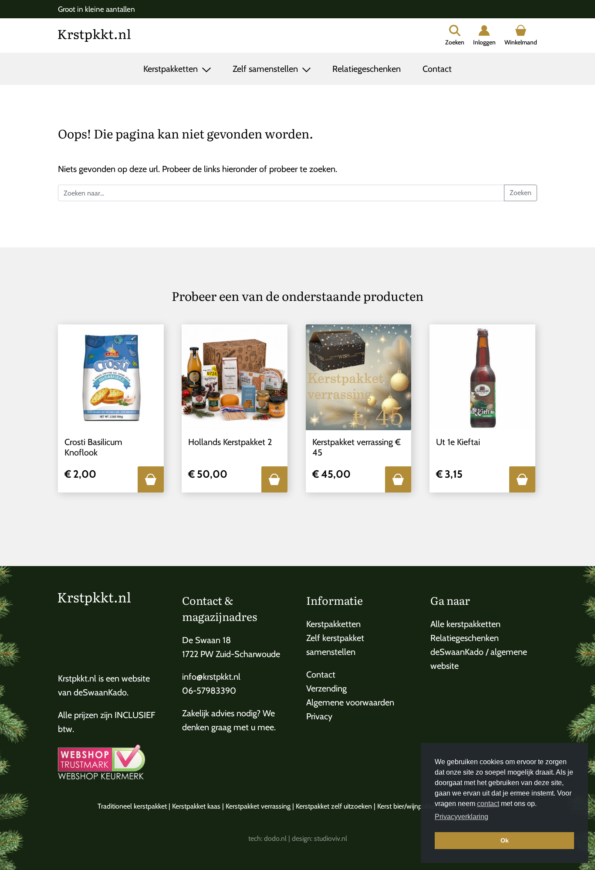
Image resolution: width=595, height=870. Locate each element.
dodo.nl (275, 838)
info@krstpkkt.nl (211, 676)
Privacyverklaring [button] (461, 816)
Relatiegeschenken (366, 69)
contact (488, 803)
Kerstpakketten (171, 69)
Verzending (326, 688)
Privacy (319, 716)
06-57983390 (209, 690)
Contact (437, 69)
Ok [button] (504, 840)
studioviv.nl (330, 838)
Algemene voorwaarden (350, 702)
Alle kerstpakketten (465, 624)
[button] (151, 479)
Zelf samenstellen (266, 69)
